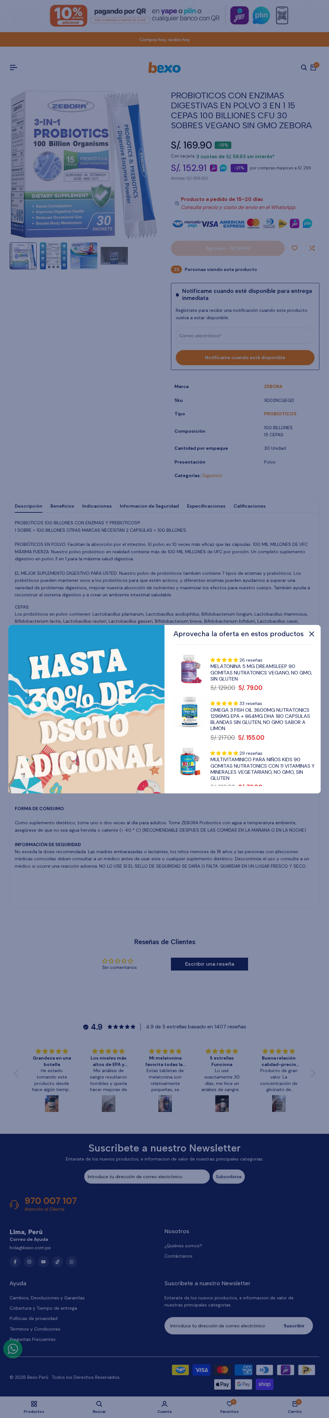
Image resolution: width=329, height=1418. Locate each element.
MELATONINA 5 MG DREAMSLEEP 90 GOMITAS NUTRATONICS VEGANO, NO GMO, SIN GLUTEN (261, 672)
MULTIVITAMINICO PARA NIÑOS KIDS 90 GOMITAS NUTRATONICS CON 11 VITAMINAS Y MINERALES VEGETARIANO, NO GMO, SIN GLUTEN (262, 768)
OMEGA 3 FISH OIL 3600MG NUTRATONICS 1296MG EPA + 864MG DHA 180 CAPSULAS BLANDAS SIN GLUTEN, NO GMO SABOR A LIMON (260, 719)
